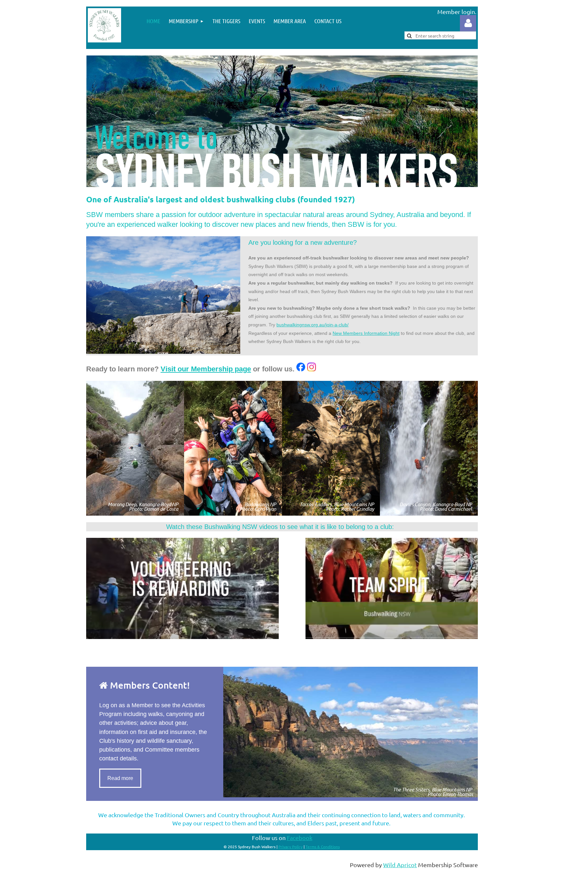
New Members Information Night (366, 333)
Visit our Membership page (206, 369)
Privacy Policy (290, 846)
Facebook (299, 837)
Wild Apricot (400, 864)
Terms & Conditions (323, 846)
